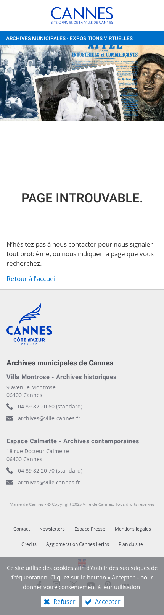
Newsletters (52, 529)
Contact (21, 529)
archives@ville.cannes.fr (49, 482)
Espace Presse (89, 529)
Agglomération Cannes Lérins (77, 544)
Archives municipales (69, 38)
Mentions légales (133, 529)
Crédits (29, 544)
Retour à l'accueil (31, 278)
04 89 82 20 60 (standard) (50, 406)
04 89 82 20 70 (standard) (50, 470)
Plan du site (131, 544)
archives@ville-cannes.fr (49, 418)
